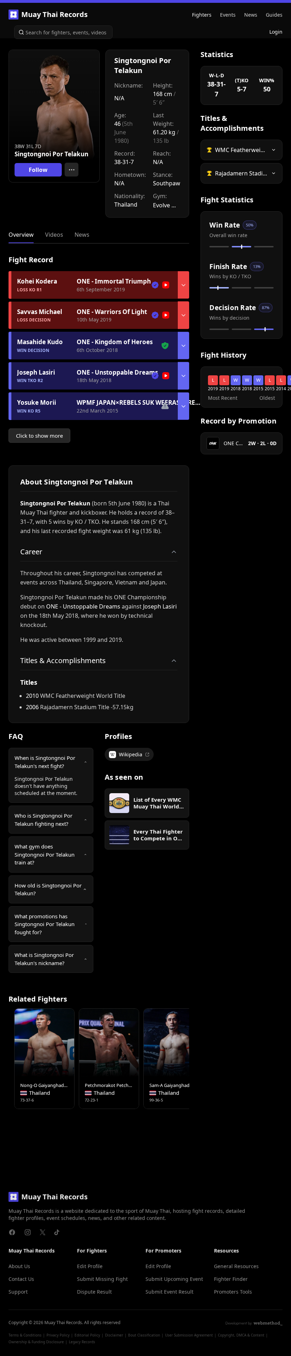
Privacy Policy (58, 1335)
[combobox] (63, 32)
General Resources (236, 1266)
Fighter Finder (231, 1279)
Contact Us (21, 1279)
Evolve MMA (166, 205)
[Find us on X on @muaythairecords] (42, 1232)
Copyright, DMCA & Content (241, 1335)
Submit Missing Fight (102, 1279)
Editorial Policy (87, 1335)
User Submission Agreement (189, 1335)
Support (18, 1291)
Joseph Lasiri (160, 606)
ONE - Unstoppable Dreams (83, 606)
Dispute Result (94, 1291)
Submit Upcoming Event (174, 1279)
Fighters (202, 14)
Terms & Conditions (25, 1335)
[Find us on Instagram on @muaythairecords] (27, 1232)
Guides (274, 14)
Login (275, 31)
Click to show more (39, 435)
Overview (21, 235)
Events (228, 14)
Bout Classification (144, 1335)
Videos (54, 235)
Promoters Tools (233, 1291)
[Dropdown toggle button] (183, 285)
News (250, 14)
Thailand (125, 204)
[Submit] (20, 32)
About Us (19, 1266)
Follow (38, 170)
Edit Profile (90, 1266)
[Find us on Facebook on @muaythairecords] (12, 1232)
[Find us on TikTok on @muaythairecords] (57, 1232)
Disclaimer (114, 1335)
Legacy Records (82, 1341)
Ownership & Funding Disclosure (36, 1341)
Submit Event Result (169, 1291)
